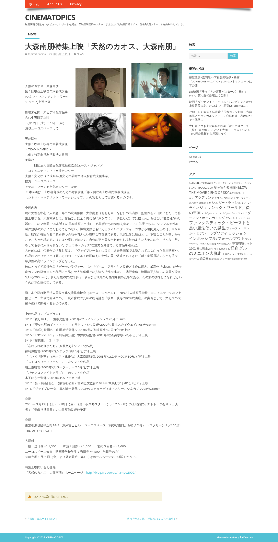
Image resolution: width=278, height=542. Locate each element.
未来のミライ (229, 253)
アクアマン (203, 197)
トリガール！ (244, 218)
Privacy (76, 4)
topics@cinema (37, 54)
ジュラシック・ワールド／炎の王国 (219, 210)
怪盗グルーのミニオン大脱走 (220, 250)
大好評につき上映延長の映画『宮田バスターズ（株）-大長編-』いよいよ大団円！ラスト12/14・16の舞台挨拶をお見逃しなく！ (220, 130)
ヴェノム (204, 243)
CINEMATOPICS (50, 17)
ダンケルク (231, 218)
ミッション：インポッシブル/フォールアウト (220, 235)
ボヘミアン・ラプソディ (208, 233)
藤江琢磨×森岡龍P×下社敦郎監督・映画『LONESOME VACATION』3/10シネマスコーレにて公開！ (220, 81)
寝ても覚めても (222, 248)
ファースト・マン (237, 228)
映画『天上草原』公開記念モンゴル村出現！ (151, 518)
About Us (54, 4)
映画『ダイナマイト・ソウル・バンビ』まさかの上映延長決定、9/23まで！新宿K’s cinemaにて (220, 103)
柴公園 (204, 258)
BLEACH (193, 187)
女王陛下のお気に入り (220, 243)
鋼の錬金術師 (234, 258)
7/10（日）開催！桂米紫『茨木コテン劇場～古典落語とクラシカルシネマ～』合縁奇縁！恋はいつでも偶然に (220, 116)
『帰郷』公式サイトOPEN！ (42, 518)
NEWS (32, 34)
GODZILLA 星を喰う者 (213, 187)
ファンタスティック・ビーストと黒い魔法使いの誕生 (219, 225)
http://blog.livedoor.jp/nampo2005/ (111, 472)
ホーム (34, 4)
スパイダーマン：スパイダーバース (219, 213)
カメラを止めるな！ (224, 197)
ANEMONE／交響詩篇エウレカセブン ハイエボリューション (220, 182)
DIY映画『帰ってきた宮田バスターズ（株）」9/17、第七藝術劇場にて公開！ (218, 93)
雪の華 (243, 258)
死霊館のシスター (218, 258)
